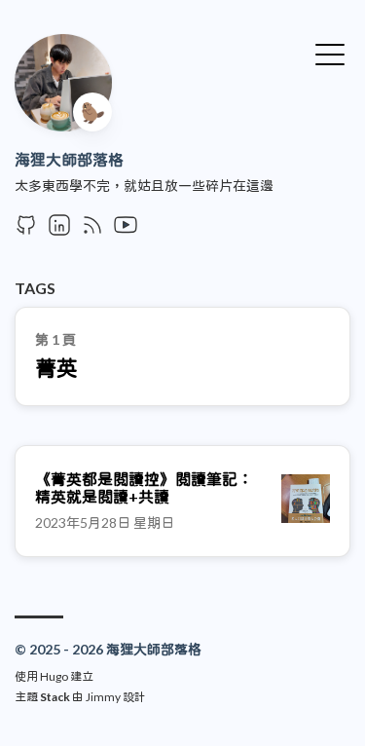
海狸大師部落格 (69, 159)
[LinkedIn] (59, 230)
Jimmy (103, 697)
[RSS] (92, 230)
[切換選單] (330, 52)
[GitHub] (26, 230)
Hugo (54, 676)
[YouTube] (125, 230)
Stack (55, 697)
